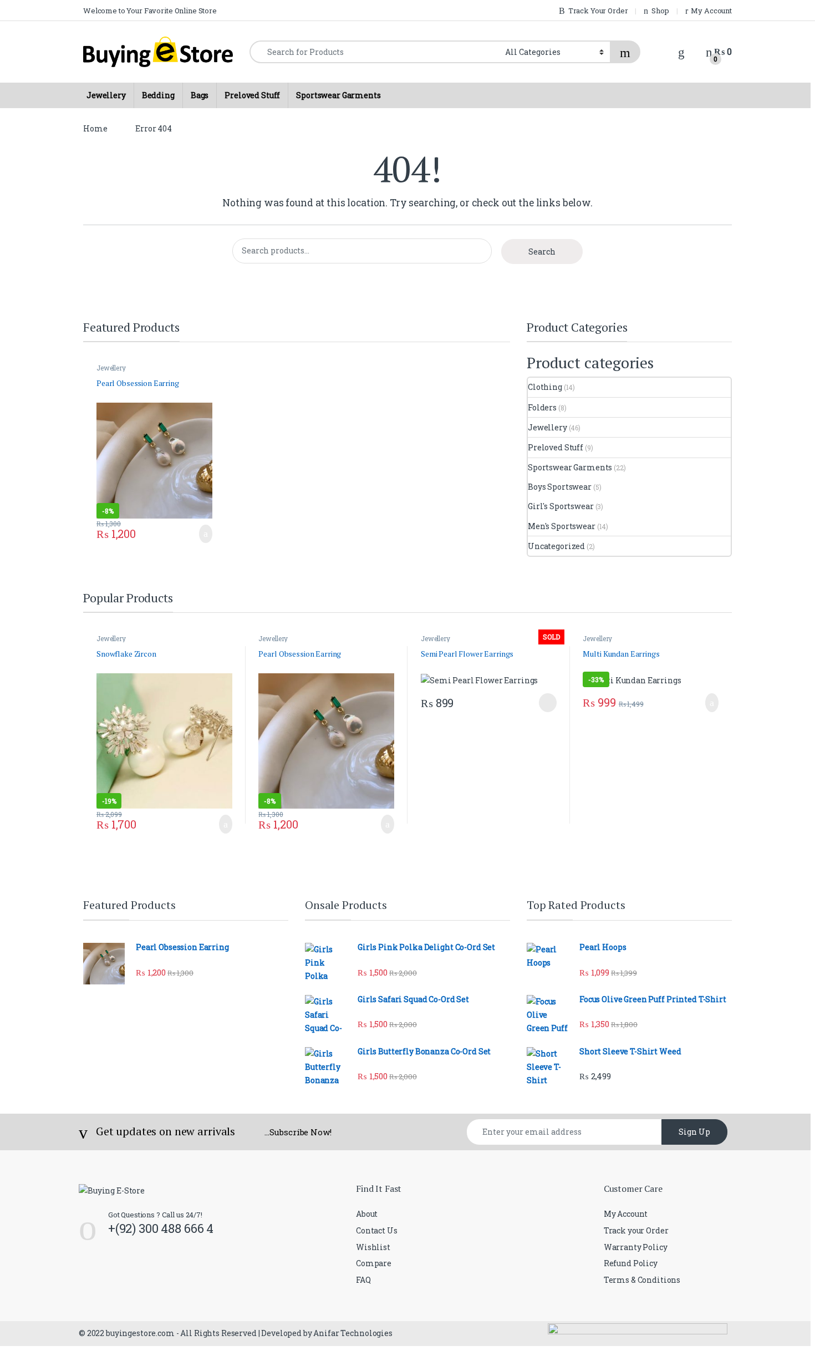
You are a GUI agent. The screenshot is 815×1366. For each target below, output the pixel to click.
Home (95, 128)
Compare (373, 1263)
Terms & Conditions (642, 1279)
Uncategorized (556, 546)
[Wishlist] (681, 51)
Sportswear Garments (338, 95)
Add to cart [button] (204, 534)
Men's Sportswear (561, 526)
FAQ (363, 1279)
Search (542, 251)
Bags (199, 95)
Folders (542, 407)
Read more (545, 702)
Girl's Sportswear (561, 506)
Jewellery (106, 95)
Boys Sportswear (560, 486)
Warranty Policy (636, 1247)
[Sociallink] (83, 1277)
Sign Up (694, 1131)
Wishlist (373, 1247)
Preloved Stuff (252, 95)
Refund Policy (631, 1263)
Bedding (158, 95)
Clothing (545, 387)
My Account (626, 1213)
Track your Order (636, 1230)
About (367, 1213)
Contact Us (377, 1230)
